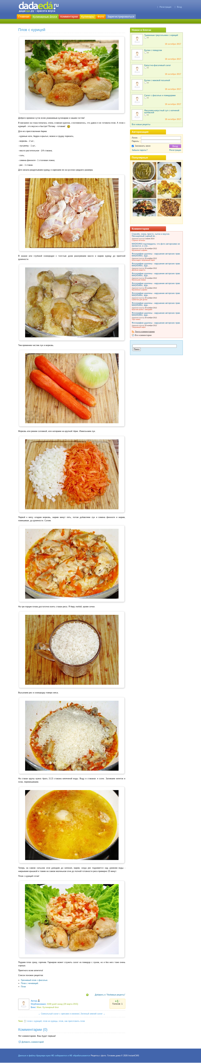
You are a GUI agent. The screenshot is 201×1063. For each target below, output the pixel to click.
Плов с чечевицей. (30, 983)
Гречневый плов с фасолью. (34, 980)
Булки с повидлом (153, 50)
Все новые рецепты (141, 124)
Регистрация (165, 7)
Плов (23, 986)
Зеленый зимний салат (92, 1014)
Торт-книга (136, 319)
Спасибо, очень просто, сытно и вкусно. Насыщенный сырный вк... (151, 235)
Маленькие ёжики (139, 280)
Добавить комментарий (33, 1042)
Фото (101, 16)
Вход (179, 7)
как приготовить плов (75, 1021)
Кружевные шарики (139, 250)
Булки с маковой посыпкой (157, 80)
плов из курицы (50, 1021)
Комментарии (69, 16)
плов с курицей (34, 1021)
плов (61, 1021)
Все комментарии (143, 335)
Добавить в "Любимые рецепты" (110, 995)
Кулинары (87, 16)
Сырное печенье (138, 240)
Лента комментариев (145, 331)
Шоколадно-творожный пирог (143, 260)
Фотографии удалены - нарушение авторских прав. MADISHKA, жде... (156, 255)
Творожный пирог (139, 327)
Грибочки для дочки (139, 300)
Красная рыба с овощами (142, 309)
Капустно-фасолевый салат (157, 65)
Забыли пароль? (139, 150)
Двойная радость (138, 270)
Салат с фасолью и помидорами (160, 95)
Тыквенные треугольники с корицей (161, 35)
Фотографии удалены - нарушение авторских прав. (156, 323)
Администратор (138, 239)
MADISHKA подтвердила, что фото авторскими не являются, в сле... (156, 245)
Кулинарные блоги (45, 16)
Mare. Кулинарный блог (48, 1007)
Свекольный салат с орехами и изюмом (60, 1014)
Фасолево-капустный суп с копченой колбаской (161, 111)
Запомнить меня (142, 146)
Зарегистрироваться (120, 16)
